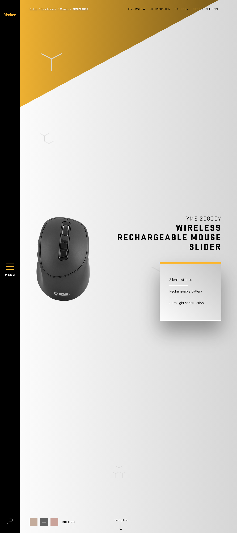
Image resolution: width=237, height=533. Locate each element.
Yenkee (33, 9)
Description (160, 9)
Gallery (182, 9)
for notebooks (48, 9)
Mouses (64, 9)
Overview (137, 9)
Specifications (205, 9)
